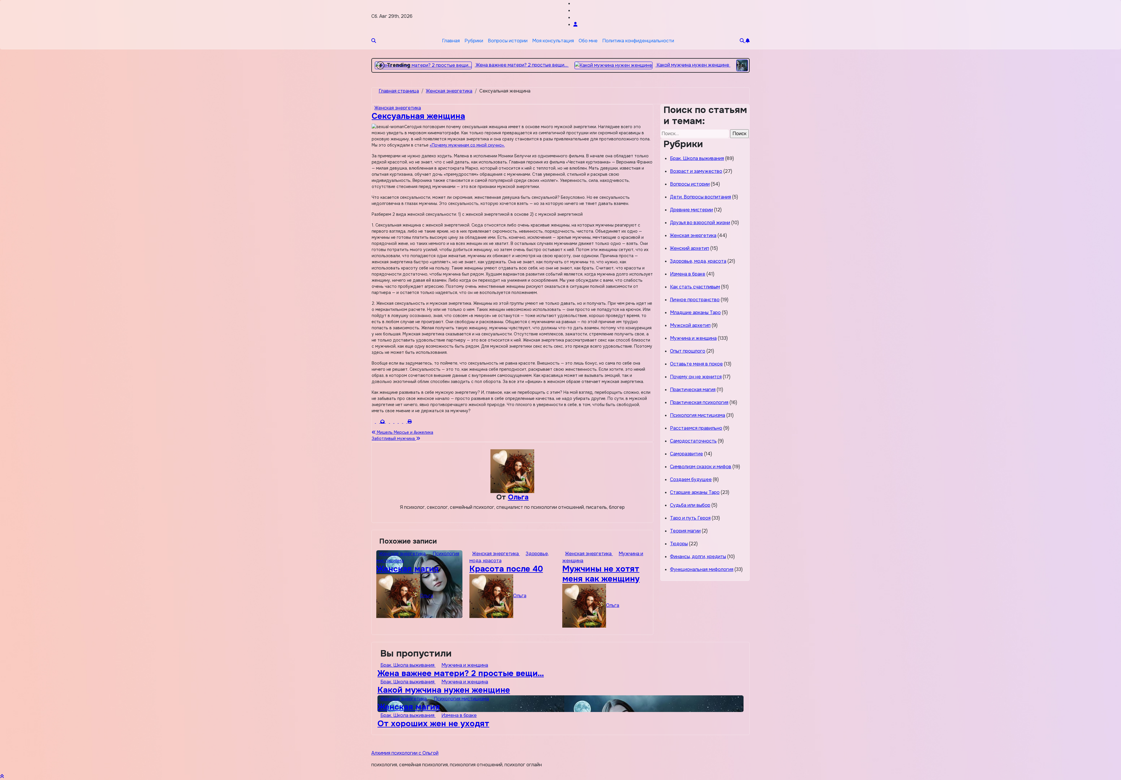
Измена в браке (687, 274)
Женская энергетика (398, 108)
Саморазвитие (686, 454)
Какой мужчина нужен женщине (443, 690)
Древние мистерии (691, 210)
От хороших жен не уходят (433, 723)
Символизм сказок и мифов (700, 467)
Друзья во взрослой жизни (700, 223)
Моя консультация (553, 41)
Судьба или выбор (690, 505)
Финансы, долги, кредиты (698, 556)
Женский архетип (689, 248)
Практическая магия (693, 389)
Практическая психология (699, 402)
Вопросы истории (508, 41)
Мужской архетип (690, 325)
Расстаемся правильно (696, 428)
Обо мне (588, 41)
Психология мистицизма (697, 415)
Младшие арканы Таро (695, 312)
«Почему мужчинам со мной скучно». (467, 145)
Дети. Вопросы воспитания (700, 197)
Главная (451, 41)
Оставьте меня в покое (696, 364)
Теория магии (685, 531)
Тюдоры (679, 544)
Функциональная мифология (701, 569)
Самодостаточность (693, 441)
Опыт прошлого (687, 351)
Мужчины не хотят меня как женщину (601, 574)
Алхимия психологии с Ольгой (404, 753)
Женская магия (407, 569)
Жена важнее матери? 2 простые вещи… (460, 673)
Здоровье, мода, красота (698, 261)
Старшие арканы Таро (695, 492)
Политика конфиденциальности (638, 41)
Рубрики (473, 41)
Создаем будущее (691, 479)
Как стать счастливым (695, 287)
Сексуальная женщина (418, 116)
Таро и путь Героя (690, 518)
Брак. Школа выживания (697, 158)
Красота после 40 (506, 569)
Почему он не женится (696, 377)
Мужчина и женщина (693, 338)
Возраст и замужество (696, 171)
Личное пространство (695, 300)
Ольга (518, 497)
